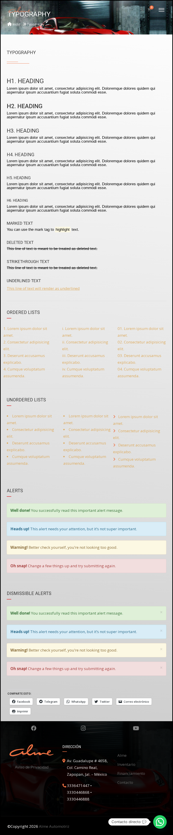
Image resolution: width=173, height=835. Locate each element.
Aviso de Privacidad (31, 767)
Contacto (125, 782)
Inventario (126, 764)
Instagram (83, 728)
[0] (149, 9)
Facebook (33, 728)
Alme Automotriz (54, 826)
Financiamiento (131, 773)
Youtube (136, 728)
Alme (122, 755)
